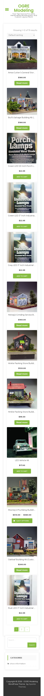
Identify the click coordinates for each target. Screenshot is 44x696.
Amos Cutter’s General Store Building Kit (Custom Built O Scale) (22, 72)
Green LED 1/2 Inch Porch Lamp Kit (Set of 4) (22, 166)
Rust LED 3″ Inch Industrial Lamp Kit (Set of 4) (22, 608)
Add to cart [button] (22, 177)
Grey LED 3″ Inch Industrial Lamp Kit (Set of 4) (22, 265)
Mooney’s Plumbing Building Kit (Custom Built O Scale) (22, 510)
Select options (22, 521)
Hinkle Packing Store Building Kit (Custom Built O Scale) (22, 412)
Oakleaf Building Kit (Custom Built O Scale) (22, 559)
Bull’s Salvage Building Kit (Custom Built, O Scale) (22, 117)
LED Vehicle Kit (22, 460)
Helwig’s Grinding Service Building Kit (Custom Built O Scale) (22, 315)
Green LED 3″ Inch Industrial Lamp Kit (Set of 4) (22, 216)
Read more (22, 83)
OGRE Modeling (24, 8)
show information (18, 663)
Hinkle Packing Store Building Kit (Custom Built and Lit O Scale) (22, 363)
